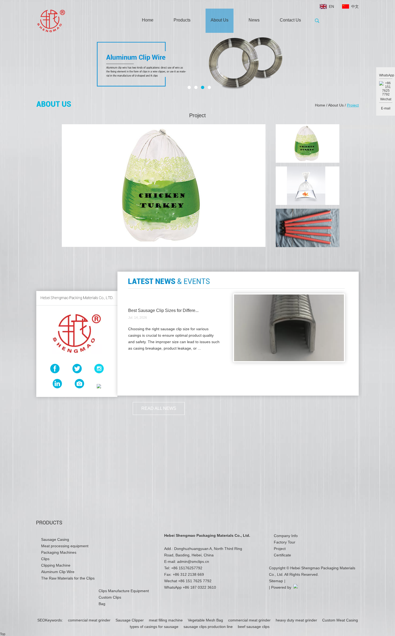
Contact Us (290, 20)
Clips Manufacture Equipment (124, 591)
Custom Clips (110, 597)
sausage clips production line (209, 626)
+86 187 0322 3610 (199, 587)
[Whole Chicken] (307, 143)
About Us (219, 20)
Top (2, 634)
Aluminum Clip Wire (57, 572)
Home (147, 20)
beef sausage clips (254, 626)
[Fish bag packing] (307, 185)
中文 (355, 6)
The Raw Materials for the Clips (68, 578)
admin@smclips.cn (193, 561)
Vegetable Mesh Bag (206, 620)
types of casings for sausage (154, 626)
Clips (45, 559)
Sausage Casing (55, 539)
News (254, 20)
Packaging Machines (58, 552)
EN (331, 6)
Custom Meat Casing (340, 620)
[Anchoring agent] (307, 228)
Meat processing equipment (64, 546)
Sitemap (276, 581)
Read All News (158, 408)
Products (182, 20)
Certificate (282, 555)
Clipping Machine (55, 565)
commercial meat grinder (90, 620)
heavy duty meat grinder (297, 620)
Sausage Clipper (130, 620)
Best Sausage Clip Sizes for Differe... (163, 310)
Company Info (286, 536)
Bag (102, 604)
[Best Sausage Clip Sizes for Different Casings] (289, 361)
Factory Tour (284, 542)
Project (353, 105)
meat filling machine (166, 620)
